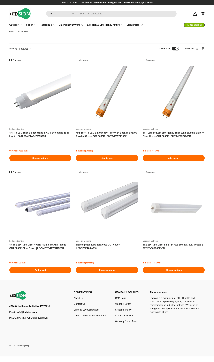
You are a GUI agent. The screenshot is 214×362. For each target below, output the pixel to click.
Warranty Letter (123, 304)
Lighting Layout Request (86, 309)
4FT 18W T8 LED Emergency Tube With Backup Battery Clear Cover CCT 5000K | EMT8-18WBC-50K (173, 134)
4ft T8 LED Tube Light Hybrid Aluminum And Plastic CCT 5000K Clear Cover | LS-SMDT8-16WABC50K (37, 246)
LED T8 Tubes (22, 32)
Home (11, 32)
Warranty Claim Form (126, 321)
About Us (78, 298)
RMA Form (120, 298)
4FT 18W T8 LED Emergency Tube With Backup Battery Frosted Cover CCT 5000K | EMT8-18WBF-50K (106, 134)
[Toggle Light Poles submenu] (141, 25)
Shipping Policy (123, 309)
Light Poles (133, 25)
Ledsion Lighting (22, 346)
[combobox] (111, 14)
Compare (165, 48)
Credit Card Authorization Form (90, 315)
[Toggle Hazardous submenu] (54, 25)
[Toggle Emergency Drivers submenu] (82, 25)
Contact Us (79, 304)
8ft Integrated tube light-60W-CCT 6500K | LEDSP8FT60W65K (98, 246)
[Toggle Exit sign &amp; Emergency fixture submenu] (122, 25)
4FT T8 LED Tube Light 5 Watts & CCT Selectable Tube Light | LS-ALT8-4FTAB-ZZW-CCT (39, 134)
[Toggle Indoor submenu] (35, 25)
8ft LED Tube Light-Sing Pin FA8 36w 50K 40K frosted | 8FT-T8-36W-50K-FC (173, 246)
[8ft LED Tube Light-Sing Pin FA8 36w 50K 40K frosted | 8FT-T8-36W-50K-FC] (174, 206)
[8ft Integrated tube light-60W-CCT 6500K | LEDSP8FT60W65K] (107, 206)
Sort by (13, 48)
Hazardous (46, 25)
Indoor (29, 25)
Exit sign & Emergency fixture (103, 25)
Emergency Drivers (69, 25)
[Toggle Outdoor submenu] (21, 25)
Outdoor (13, 25)
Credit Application (124, 315)
